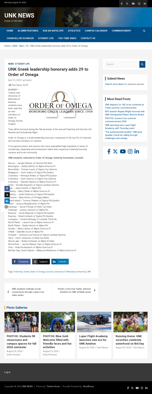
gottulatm (27, 80)
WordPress (88, 386)
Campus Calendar (96, 30)
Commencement (121, 30)
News (11, 64)
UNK (89, 271)
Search (142, 64)
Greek (26, 271)
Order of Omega (37, 271)
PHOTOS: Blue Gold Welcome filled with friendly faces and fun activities (57, 341)
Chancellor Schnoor (20, 38)
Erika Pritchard (13, 354)
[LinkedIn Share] (7, 201)
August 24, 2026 (14, 351)
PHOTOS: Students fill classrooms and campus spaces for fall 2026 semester (21, 341)
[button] (6, 207)
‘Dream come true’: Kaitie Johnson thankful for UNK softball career (74, 290)
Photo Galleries (17, 307)
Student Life (46, 38)
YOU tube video (67, 38)
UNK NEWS (19, 15)
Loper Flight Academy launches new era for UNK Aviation (93, 339)
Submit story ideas (114, 84)
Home (10, 30)
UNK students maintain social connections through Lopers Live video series (28, 292)
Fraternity (18, 271)
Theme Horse (53, 386)
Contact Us (88, 38)
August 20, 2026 (87, 347)
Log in (7, 372)
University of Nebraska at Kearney (70, 271)
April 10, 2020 (14, 80)
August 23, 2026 (50, 351)
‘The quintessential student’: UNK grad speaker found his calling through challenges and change (123, 135)
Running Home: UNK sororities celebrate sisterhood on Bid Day (130, 339)
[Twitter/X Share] (7, 194)
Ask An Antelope (53, 30)
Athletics (74, 30)
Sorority (50, 271)
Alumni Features (28, 30)
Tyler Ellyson (102, 347)
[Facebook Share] (7, 188)
